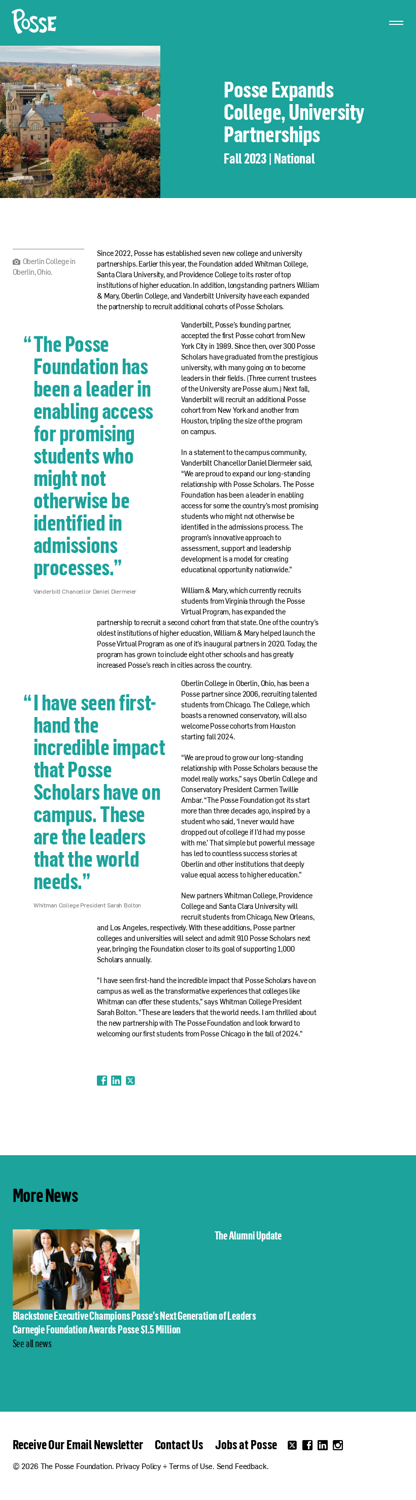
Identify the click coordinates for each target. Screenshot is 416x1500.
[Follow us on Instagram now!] (338, 1445)
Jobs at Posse (246, 1444)
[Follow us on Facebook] (307, 1445)
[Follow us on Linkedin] (323, 1445)
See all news (32, 1342)
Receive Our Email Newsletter (78, 1444)
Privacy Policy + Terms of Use (164, 1467)
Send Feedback (242, 1467)
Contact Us (179, 1444)
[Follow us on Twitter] (292, 1445)
